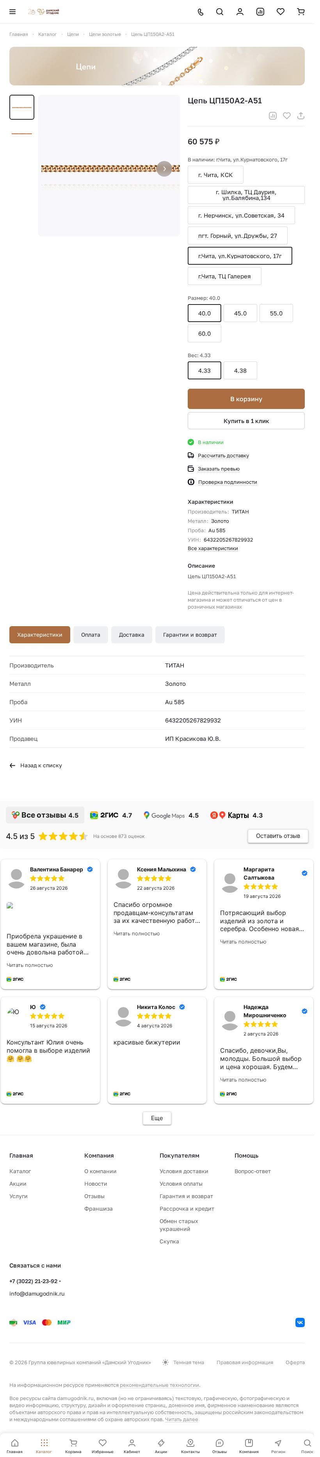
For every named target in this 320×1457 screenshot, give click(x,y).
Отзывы (94, 1196)
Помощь (246, 1155)
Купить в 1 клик (246, 420)
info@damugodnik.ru (36, 1293)
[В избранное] (287, 116)
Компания (99, 1155)
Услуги (18, 1196)
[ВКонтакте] (300, 1322)
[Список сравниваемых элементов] (260, 12)
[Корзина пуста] (301, 12)
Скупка (169, 1241)
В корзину (246, 399)
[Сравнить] (273, 116)
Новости (95, 1183)
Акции (18, 1183)
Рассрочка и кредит (187, 1208)
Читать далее (181, 1419)
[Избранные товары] (280, 12)
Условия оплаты (181, 1183)
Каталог (20, 1171)
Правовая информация (245, 1362)
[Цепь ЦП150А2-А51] (109, 165)
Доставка (131, 634)
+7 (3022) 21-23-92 (33, 1281)
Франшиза (98, 1208)
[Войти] (240, 12)
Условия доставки (184, 1171)
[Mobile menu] (12, 12)
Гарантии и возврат (190, 634)
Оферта (295, 1362)
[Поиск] (220, 12)
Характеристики (39, 634)
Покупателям (179, 1155)
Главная (21, 1155)
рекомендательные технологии (159, 1385)
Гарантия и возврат (186, 1196)
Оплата (90, 634)
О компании (100, 1171)
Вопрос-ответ (253, 1171)
